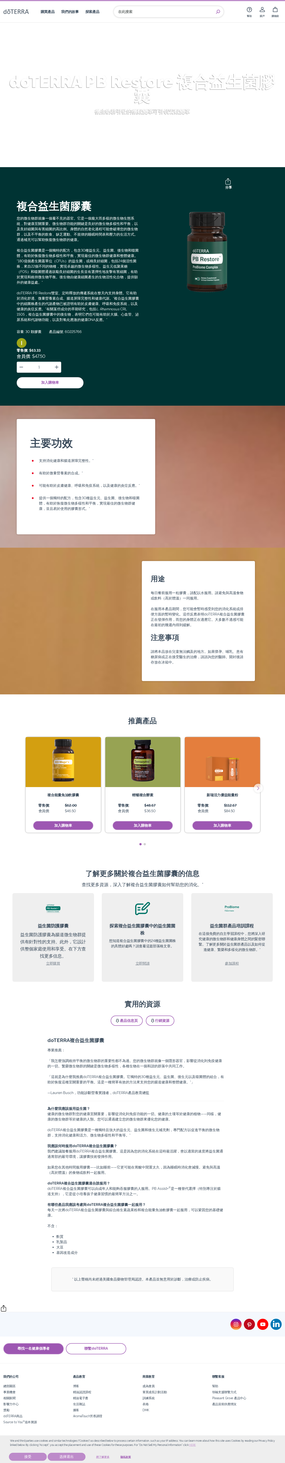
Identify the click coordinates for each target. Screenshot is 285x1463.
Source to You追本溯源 (20, 1422)
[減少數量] (21, 367)
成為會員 (148, 1386)
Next (258, 788)
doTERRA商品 (12, 1416)
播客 (76, 1410)
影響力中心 (10, 1404)
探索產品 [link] (93, 12)
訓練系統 (148, 1398)
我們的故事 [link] (70, 12)
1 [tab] (140, 844)
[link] (249, 11)
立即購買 (53, 963)
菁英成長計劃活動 (154, 1392)
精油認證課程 (82, 1392)
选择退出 (66, 1457)
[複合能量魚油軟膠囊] (63, 762)
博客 (76, 1386)
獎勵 (6, 1410)
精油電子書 (80, 1398)
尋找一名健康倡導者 (34, 1348)
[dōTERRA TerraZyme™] (143, 762)
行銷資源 (162, 1020)
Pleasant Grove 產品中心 (229, 1398)
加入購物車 (50, 382)
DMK (145, 1410)
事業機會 (9, 1392)
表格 (145, 1404)
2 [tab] (144, 844)
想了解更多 (103, 1457)
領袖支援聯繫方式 (224, 1392)
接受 (27, 1457)
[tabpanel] (63, 785)
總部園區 (9, 1386)
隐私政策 (125, 1457)
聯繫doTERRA (96, 1348)
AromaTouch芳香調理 (87, 1416)
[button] (21, 343)
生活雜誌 (79, 1404)
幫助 (215, 1386)
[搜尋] (218, 11)
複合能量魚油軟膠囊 (63, 795)
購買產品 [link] (48, 12)
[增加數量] (56, 367)
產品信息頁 (129, 1020)
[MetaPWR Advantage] (222, 762)
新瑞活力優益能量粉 (222, 795)
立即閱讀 (143, 963)
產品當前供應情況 (224, 1404)
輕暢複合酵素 (142, 795)
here (192, 1445)
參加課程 (232, 963)
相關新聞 (9, 1398)
